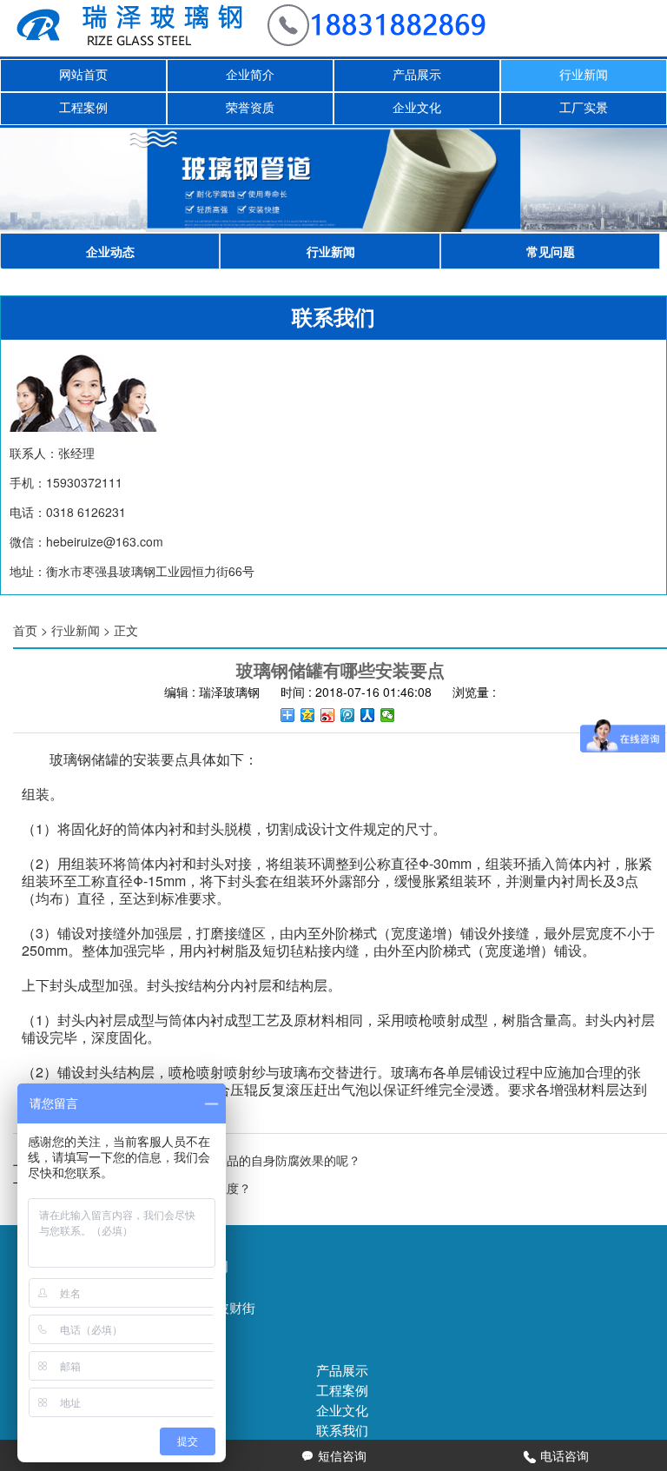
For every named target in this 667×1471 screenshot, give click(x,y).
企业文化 (417, 108)
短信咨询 (334, 1455)
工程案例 (83, 108)
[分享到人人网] (367, 715)
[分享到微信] (387, 715)
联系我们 (342, 1430)
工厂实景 (583, 108)
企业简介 (250, 75)
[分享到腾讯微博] (347, 715)
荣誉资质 (250, 108)
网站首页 (83, 75)
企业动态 (110, 251)
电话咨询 (556, 1455)
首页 (25, 630)
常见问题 (550, 251)
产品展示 (417, 75)
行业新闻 (583, 75)
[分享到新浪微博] (327, 715)
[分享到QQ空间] (307, 715)
